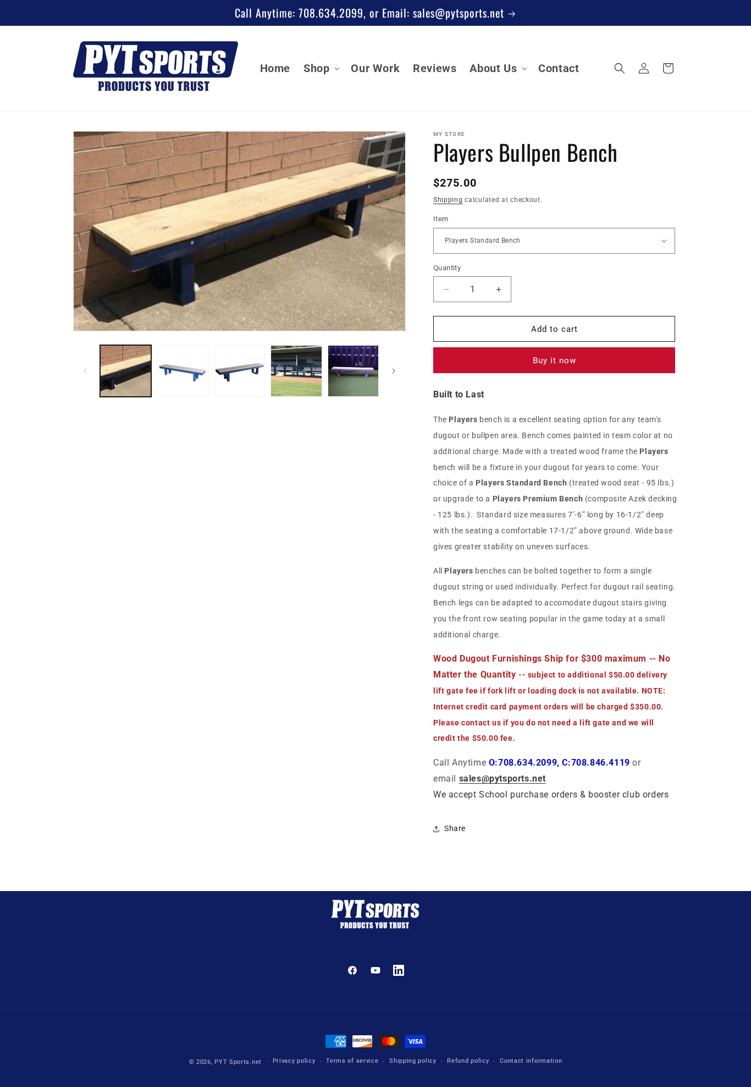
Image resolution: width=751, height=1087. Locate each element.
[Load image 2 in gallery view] (182, 370)
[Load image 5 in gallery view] (353, 370)
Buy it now (554, 360)
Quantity (447, 268)
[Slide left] (85, 371)
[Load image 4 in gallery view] (296, 370)
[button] (320, 68)
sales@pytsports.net (502, 778)
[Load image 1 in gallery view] (125, 370)
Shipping (448, 200)
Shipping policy (413, 1060)
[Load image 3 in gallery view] (239, 370)
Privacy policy (294, 1060)
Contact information (531, 1060)
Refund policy (468, 1060)
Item (441, 219)
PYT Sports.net (238, 1062)
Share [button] (455, 828)
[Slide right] (394, 371)
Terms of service (352, 1060)
